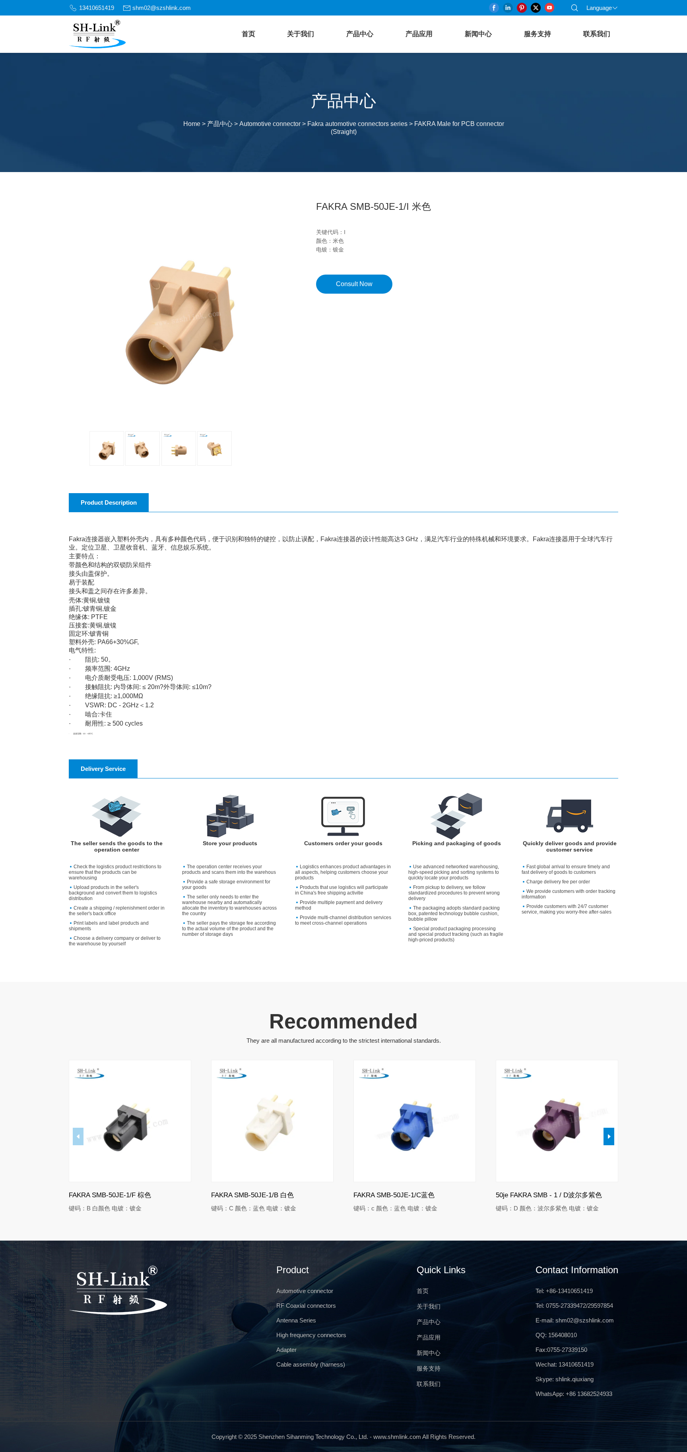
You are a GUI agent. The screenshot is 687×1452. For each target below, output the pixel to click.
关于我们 (300, 34)
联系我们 (596, 34)
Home (191, 123)
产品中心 (359, 34)
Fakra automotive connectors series (357, 123)
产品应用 (419, 34)
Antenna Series (296, 1320)
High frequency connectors (311, 1335)
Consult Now (354, 284)
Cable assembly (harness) (310, 1364)
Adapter (286, 1349)
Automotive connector (270, 123)
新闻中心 (478, 34)
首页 (248, 34)
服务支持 (537, 34)
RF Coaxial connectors (306, 1305)
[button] (609, 1136)
